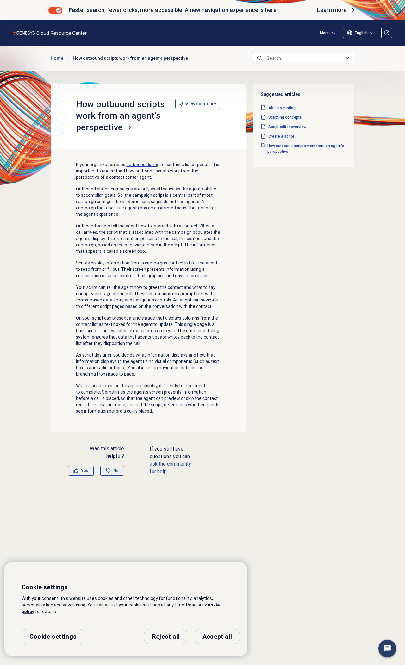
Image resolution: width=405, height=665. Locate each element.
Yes (84, 471)
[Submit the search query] (259, 58)
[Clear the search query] (347, 58)
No (116, 471)
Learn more (332, 10)
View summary (200, 103)
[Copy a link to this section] (129, 127)
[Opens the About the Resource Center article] (386, 33)
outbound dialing (142, 164)
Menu (325, 33)
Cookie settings (53, 636)
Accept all (217, 636)
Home (57, 58)
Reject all (165, 636)
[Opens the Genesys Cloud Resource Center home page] (50, 32)
